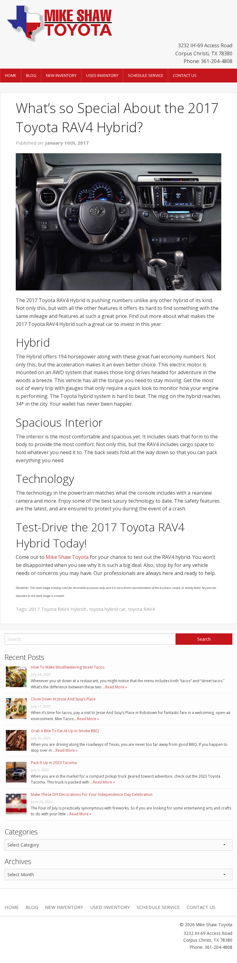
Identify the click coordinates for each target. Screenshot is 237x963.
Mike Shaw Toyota (67, 557)
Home (10, 75)
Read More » (116, 687)
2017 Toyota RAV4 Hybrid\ (58, 609)
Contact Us (185, 75)
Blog (31, 75)
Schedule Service (145, 75)
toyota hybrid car (107, 609)
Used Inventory (102, 75)
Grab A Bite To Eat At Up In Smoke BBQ (65, 730)
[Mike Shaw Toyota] (59, 22)
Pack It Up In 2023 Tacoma (54, 762)
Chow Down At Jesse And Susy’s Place (63, 699)
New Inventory (61, 75)
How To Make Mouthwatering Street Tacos (67, 667)
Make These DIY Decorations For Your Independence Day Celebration (91, 794)
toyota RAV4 (141, 609)
